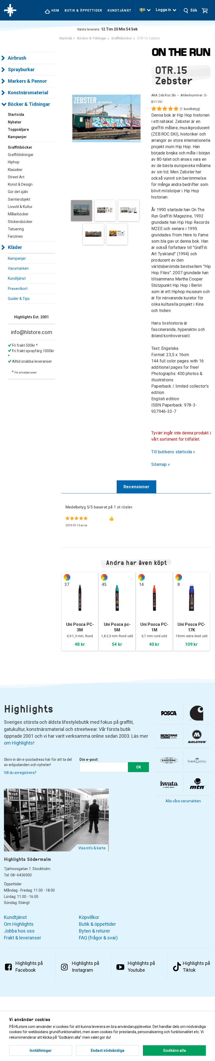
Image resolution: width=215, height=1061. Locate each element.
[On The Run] (181, 51)
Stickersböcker (20, 222)
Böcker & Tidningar (29, 104)
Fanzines (15, 236)
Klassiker (15, 170)
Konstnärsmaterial (28, 92)
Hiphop (13, 162)
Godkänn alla (174, 1050)
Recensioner (136, 486)
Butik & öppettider (83, 10)
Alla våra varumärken (183, 801)
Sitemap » (160, 464)
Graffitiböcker (20, 147)
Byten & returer (94, 931)
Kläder (15, 247)
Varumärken (18, 268)
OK (138, 767)
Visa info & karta (91, 848)
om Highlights (18, 743)
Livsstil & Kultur (20, 207)
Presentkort (18, 289)
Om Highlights (19, 924)
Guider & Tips (19, 299)
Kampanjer (17, 258)
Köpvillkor (89, 917)
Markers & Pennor (27, 81)
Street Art (16, 177)
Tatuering (16, 229)
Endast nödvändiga (107, 1050)
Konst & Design (20, 184)
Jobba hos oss (19, 931)
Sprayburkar (21, 69)
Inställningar (41, 1050)
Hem (54, 10)
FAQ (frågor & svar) (98, 937)
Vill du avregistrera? (20, 773)
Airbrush (17, 58)
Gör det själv (18, 192)
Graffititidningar (21, 155)
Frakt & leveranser (22, 937)
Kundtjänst (119, 10)
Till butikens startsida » (173, 451)
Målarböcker (18, 214)
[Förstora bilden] (106, 119)
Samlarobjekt (19, 199)
